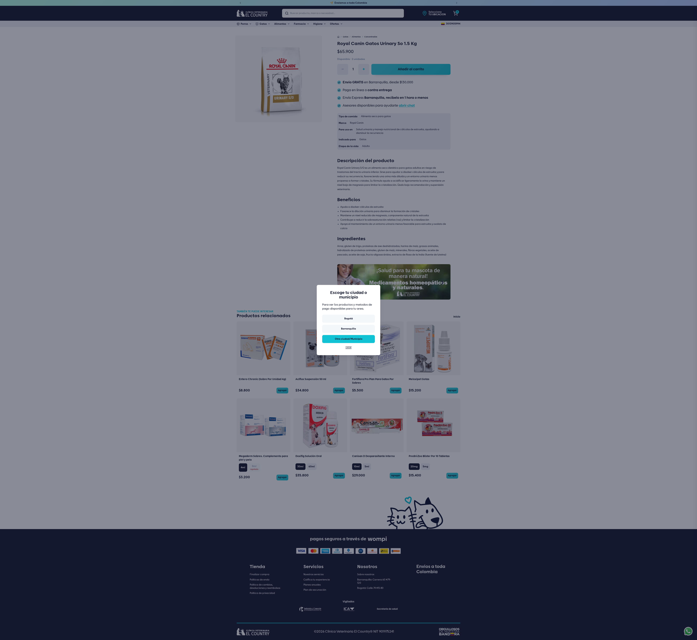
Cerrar (349, 347)
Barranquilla (348, 329)
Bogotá (348, 318)
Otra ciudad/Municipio (348, 339)
